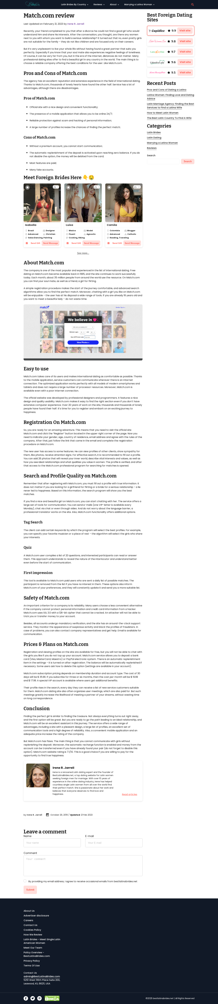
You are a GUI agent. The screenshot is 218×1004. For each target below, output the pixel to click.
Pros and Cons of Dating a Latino (166, 89)
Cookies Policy (32, 930)
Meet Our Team (33, 947)
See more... (83, 253)
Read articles (129, 794)
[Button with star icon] (27, 187)
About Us (29, 911)
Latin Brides (154, 132)
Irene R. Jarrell (75, 24)
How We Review (33, 934)
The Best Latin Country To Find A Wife (169, 118)
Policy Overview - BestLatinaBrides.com (37, 954)
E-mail (89, 836)
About (113, 4)
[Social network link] (26, 998)
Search (151, 155)
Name (27, 836)
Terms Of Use (32, 965)
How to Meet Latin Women (162, 112)
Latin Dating (154, 137)
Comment (30, 853)
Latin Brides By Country (73, 4)
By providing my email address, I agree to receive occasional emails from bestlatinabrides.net (82, 881)
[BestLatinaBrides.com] (41, 5)
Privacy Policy (32, 961)
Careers (28, 920)
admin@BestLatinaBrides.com (42, 976)
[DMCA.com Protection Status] (52, 998)
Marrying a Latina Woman (138, 4)
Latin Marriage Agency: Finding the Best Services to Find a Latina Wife (170, 105)
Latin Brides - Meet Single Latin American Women (42, 941)
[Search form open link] (192, 4)
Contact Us (30, 925)
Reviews (98, 4)
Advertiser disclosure (36, 915)
